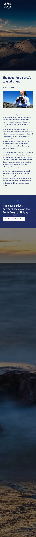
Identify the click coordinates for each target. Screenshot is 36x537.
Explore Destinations (14, 219)
